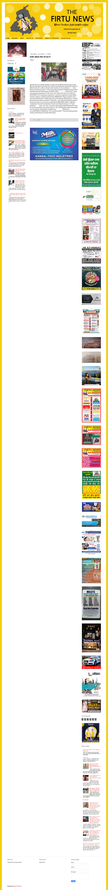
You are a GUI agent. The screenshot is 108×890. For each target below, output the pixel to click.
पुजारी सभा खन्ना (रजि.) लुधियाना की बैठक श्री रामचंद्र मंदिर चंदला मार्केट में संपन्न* (94, 765)
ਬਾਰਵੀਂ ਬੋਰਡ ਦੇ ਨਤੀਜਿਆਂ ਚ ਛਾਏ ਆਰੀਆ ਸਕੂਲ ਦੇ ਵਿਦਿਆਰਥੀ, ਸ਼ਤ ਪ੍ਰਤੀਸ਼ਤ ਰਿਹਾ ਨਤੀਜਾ (17, 195)
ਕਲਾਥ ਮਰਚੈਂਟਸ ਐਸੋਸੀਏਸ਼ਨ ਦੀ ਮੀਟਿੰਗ (16, 152)
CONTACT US (29, 38)
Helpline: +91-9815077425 (52, 38)
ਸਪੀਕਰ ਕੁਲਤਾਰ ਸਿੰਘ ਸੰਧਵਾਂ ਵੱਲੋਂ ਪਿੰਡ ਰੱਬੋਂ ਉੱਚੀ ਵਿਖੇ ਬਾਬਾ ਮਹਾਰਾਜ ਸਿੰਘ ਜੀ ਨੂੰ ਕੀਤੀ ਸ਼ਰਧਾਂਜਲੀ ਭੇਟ (94, 832)
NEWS (22, 38)
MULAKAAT (15, 38)
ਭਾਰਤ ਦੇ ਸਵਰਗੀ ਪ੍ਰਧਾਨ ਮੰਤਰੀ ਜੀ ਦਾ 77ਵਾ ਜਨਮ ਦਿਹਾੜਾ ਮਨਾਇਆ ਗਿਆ (20, 182)
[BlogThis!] (35, 120)
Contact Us (11, 112)
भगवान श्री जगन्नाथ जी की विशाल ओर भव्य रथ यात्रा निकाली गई (20, 170)
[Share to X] (37, 120)
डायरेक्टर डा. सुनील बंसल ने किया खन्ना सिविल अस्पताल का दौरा (20, 120)
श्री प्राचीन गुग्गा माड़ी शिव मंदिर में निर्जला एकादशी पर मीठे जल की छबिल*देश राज (94, 789)
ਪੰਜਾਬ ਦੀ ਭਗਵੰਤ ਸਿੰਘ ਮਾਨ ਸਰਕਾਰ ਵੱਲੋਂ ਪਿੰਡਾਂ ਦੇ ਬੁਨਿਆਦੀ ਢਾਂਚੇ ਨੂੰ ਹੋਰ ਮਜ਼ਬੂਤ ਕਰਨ (95, 777)
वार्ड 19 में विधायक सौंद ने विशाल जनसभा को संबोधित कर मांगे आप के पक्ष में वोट (20, 142)
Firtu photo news (19, 133)
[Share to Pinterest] (40, 120)
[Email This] (34, 120)
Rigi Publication (18, 886)
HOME (7, 38)
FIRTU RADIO (39, 38)
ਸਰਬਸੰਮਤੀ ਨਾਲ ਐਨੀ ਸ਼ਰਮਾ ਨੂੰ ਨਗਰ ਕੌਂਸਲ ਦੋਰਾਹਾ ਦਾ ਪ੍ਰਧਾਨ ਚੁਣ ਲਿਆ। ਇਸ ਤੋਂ (91, 844)
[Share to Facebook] (38, 120)
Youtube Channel (65, 38)
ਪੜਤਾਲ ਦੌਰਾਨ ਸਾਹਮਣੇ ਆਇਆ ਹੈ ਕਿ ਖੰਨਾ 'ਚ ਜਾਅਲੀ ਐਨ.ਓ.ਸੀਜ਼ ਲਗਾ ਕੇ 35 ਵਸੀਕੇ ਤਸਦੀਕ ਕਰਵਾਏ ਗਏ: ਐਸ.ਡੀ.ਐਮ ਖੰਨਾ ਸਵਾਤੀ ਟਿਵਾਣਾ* (94, 806)
